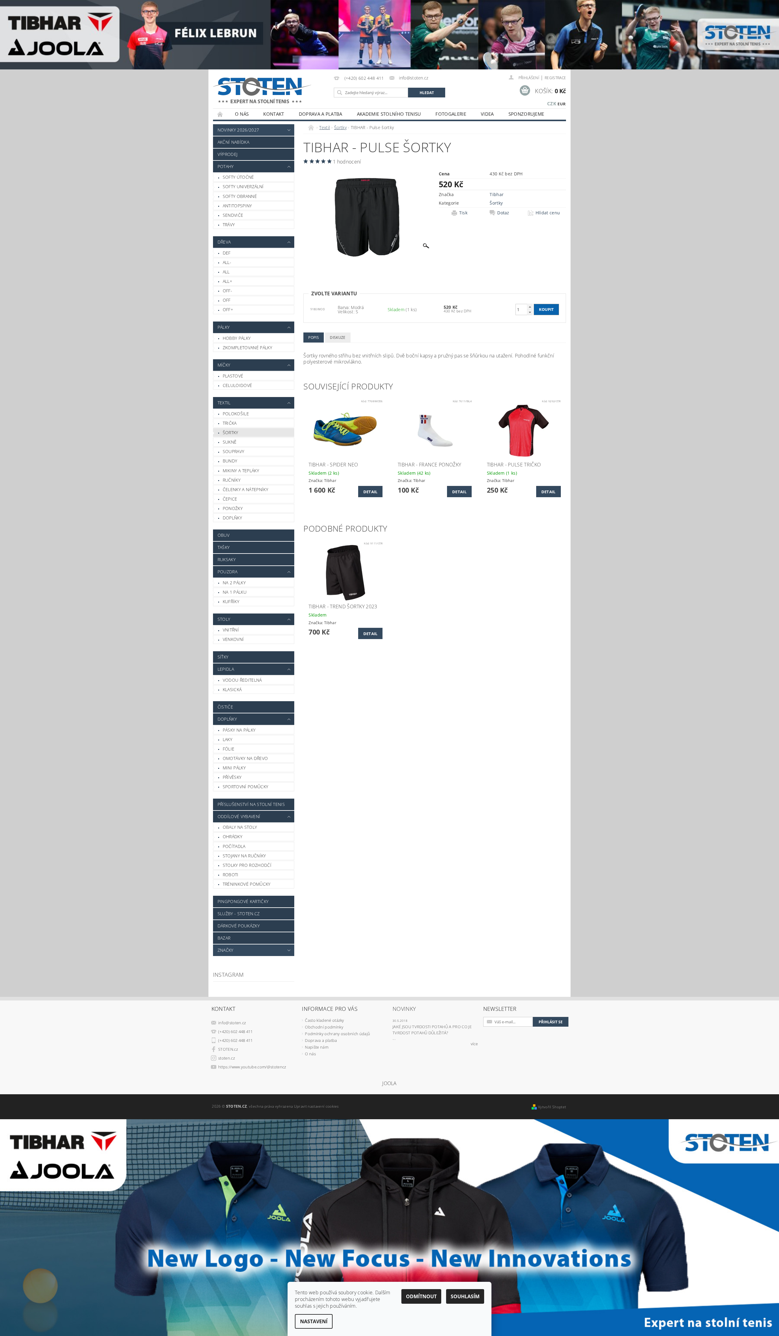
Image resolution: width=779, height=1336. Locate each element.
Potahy (226, 166)
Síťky (223, 657)
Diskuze (337, 337)
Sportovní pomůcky (245, 786)
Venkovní (233, 639)
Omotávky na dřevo (245, 758)
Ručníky (231, 480)
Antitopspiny (237, 206)
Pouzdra (227, 572)
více (474, 1043)
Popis (313, 337)
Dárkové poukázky (239, 926)
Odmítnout (421, 1296)
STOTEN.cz (228, 1049)
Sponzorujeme (526, 114)
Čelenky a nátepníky (245, 489)
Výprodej (228, 154)
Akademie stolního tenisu (389, 114)
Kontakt (273, 114)
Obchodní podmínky (324, 1027)
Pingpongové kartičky (243, 901)
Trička (230, 423)
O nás (242, 114)
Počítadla (234, 846)
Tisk (463, 213)
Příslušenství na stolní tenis (251, 804)
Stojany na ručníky (244, 856)
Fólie (229, 749)
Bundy (230, 461)
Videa (487, 114)
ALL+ (227, 281)
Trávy (229, 224)
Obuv (223, 535)
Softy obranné (240, 196)
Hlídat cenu (548, 213)
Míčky (224, 365)
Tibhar (497, 194)
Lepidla (226, 669)
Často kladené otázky (324, 1020)
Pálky (224, 327)
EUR (561, 104)
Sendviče (233, 215)
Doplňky (232, 518)
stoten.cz (226, 1058)
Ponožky (233, 508)
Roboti (231, 874)
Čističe (225, 707)
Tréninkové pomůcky (247, 884)
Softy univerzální (243, 186)
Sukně (230, 442)
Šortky (230, 432)
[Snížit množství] (530, 312)
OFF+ (228, 309)
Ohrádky (232, 836)
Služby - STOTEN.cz (239, 913)
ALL (226, 272)
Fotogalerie (450, 114)
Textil (224, 403)
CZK (551, 103)
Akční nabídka (233, 142)
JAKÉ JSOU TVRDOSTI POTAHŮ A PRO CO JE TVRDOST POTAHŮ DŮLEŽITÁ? (432, 1029)
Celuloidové (237, 385)
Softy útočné (238, 177)
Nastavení (313, 1321)
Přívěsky (232, 777)
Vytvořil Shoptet (552, 1106)
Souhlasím (465, 1296)
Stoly (224, 619)
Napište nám (316, 1047)
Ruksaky (227, 559)
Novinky (404, 1008)
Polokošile (236, 414)
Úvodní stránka (220, 114)
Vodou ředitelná (242, 680)
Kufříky (231, 601)
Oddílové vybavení (239, 816)
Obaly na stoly (240, 827)
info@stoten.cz (232, 1022)
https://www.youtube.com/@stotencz (252, 1067)
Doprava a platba (320, 114)
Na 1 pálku (234, 592)
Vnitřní (231, 630)
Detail (370, 491)
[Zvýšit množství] (530, 307)
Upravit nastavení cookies (316, 1106)
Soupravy (233, 451)
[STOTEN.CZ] (268, 90)
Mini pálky (234, 768)
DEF (227, 253)
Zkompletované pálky (247, 347)
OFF (227, 300)
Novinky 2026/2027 (238, 130)
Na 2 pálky (234, 582)
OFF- (227, 291)
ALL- (227, 262)
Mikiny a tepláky (241, 470)
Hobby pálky (237, 338)
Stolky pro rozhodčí (247, 865)
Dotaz (503, 213)
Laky (227, 739)
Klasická (232, 689)
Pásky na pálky (239, 730)
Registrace (555, 77)
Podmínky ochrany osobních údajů (337, 1033)
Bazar (224, 938)
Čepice (230, 499)
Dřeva (224, 242)
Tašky (224, 547)
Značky (225, 950)
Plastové (233, 376)
